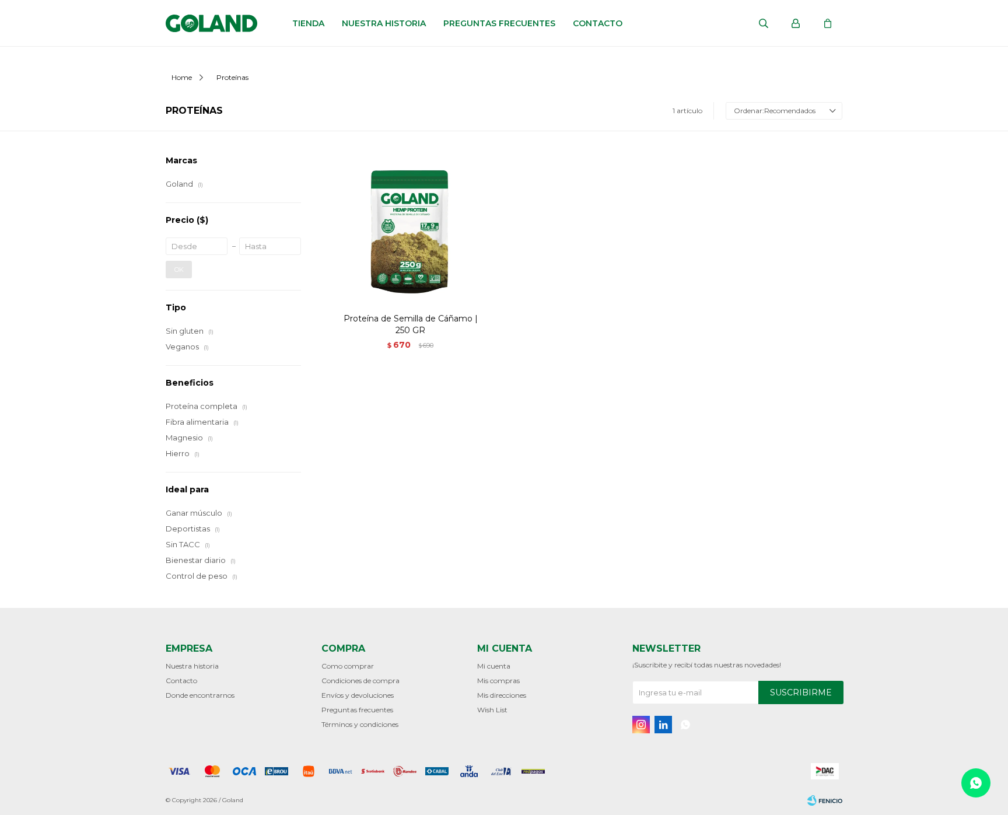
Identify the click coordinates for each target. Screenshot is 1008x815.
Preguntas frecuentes (499, 23)
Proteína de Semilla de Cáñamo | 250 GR (411, 324)
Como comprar (347, 666)
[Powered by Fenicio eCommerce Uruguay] (824, 800)
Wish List (492, 709)
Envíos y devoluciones (357, 695)
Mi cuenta (493, 666)
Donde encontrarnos (200, 695)
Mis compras (498, 680)
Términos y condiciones (359, 724)
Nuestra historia (384, 23)
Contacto (597, 23)
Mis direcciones (501, 695)
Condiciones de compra (360, 680)
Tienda (308, 23)
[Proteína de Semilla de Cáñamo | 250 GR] (410, 229)
